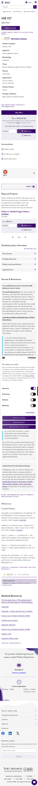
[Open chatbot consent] (34, 782)
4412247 (19, 530)
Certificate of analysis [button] (11, 154)
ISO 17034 (30, 779)
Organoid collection (8, 625)
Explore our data (10, 28)
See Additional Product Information (13, 106)
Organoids (5, 607)
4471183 (23, 520)
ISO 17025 (18, 779)
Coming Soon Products (9, 620)
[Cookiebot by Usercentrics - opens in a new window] (28, 358)
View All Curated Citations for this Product (18, 568)
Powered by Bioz (7, 585)
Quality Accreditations (14, 776)
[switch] (33, 394)
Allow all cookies (19, 418)
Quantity (5, 131)
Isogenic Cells (6, 634)
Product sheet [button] (9, 149)
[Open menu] (2, 2)
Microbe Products (30, 12)
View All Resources (10, 643)
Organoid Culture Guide (9, 638)
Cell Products (17, 12)
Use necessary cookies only (19, 427)
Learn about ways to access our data (17, 33)
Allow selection (19, 422)
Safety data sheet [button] (10, 159)
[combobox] (17, 7)
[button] (35, 7)
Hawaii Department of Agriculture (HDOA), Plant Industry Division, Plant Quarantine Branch (17, 484)
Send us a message (19, 673)
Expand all (31, 249)
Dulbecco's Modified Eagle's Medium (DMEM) (15, 213)
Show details (30, 412)
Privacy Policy (29, 376)
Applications (7, 12)
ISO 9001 (29, 776)
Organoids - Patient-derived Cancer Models (16, 611)
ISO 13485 (7, 779)
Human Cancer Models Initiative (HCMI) (15, 616)
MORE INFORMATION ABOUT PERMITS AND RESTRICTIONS (17, 496)
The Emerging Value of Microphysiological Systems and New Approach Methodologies (17, 601)
